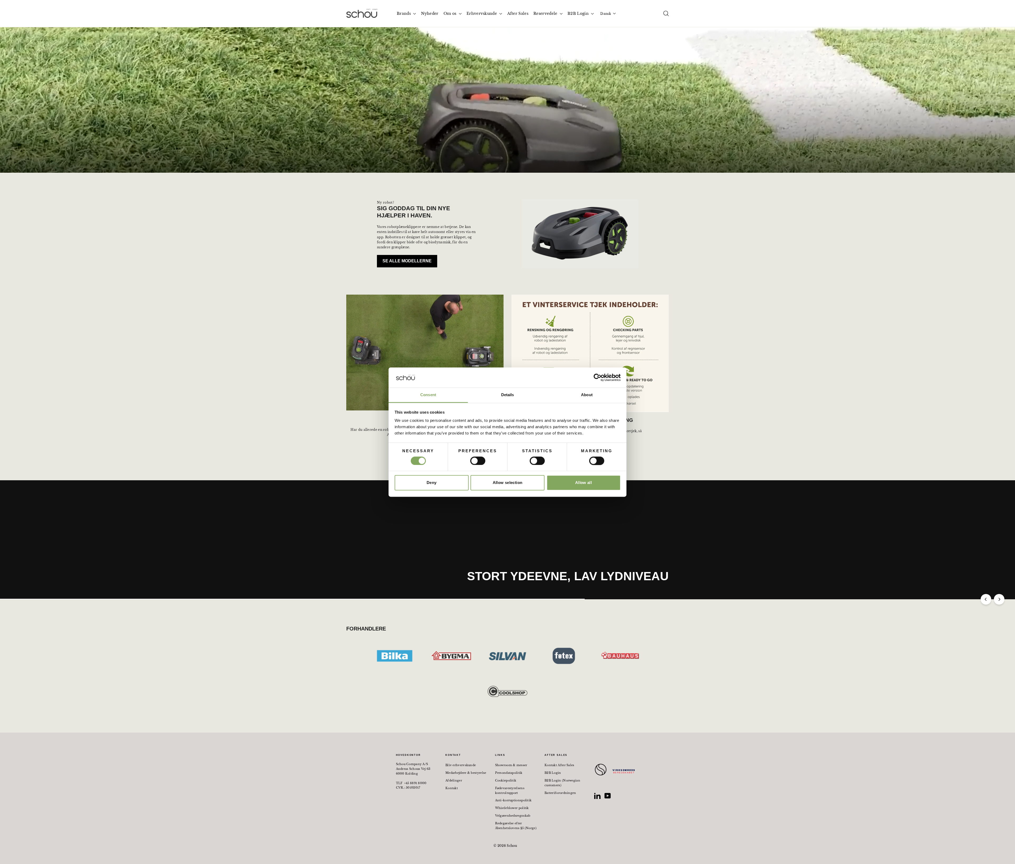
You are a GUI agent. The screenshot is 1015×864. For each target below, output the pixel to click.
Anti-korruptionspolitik (513, 800)
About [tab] (587, 395)
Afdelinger (453, 780)
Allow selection (508, 483)
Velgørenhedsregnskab (512, 815)
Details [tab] (507, 395)
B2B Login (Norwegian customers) (562, 783)
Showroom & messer (511, 765)
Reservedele (546, 13)
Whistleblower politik (512, 808)
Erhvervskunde (482, 13)
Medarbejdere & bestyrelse (465, 773)
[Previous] (986, 599)
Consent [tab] (428, 395)
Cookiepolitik (505, 780)
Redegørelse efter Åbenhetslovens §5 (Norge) (516, 825)
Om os (451, 13)
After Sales (517, 13)
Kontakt (451, 788)
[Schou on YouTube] (608, 796)
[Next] (999, 599)
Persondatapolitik (509, 773)
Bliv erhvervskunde (460, 765)
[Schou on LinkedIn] (597, 796)
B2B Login (579, 13)
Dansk (605, 14)
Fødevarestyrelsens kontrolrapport (509, 790)
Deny (432, 483)
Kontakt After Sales (559, 765)
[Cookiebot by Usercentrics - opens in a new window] (597, 377)
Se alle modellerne (407, 261)
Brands (404, 13)
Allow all (583, 483)
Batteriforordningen (560, 793)
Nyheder (430, 13)
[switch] (477, 460)
